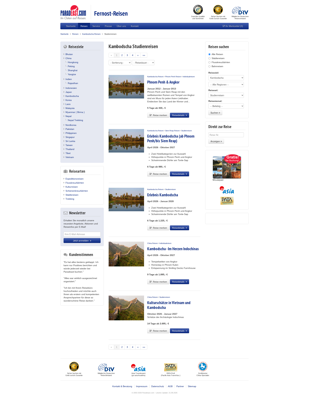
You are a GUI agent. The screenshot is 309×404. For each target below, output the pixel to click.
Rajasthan (73, 83)
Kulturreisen (72, 187)
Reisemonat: (215, 101)
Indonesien (71, 88)
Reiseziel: (213, 72)
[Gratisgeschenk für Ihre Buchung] (226, 167)
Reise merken (159, 115)
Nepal (68, 116)
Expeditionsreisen (75, 178)
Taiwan (69, 145)
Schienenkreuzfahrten (77, 191)
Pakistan (70, 129)
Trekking (70, 199)
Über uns (121, 26)
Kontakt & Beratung (122, 386)
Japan (69, 92)
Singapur (70, 137)
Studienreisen (186, 131)
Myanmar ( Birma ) (75, 112)
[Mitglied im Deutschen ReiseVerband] (240, 10)
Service (96, 26)
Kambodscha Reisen (91, 34)
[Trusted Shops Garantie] (198, 10)
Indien (69, 79)
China (68, 58)
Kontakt (135, 26)
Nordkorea (71, 125)
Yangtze (72, 74)
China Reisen (152, 243)
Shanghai (72, 70)
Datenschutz (157, 386)
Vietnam (70, 157)
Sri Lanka (70, 141)
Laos (68, 104)
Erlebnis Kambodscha (162, 194)
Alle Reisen (217, 54)
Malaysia (70, 108)
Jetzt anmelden (81, 240)
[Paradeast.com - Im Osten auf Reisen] (73, 12)
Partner (180, 386)
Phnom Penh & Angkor (163, 82)
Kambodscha (72, 96)
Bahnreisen (217, 66)
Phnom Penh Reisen (173, 77)
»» (144, 55)
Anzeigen (216, 141)
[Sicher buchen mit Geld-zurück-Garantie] (218, 10)
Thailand (70, 149)
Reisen (84, 26)
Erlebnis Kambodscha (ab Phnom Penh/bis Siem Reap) (170, 138)
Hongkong (73, 62)
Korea (69, 100)
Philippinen (71, 133)
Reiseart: (213, 90)
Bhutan (69, 54)
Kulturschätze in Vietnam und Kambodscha (168, 305)
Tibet (68, 153)
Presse (108, 26)
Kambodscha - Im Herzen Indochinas (173, 248)
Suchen (215, 112)
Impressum (141, 386)
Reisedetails (179, 115)
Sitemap (192, 386)
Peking (71, 66)
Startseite (71, 26)
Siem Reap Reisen (172, 131)
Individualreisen (189, 77)
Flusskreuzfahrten (75, 182)
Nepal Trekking (75, 120)
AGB (170, 386)
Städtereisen (72, 195)
